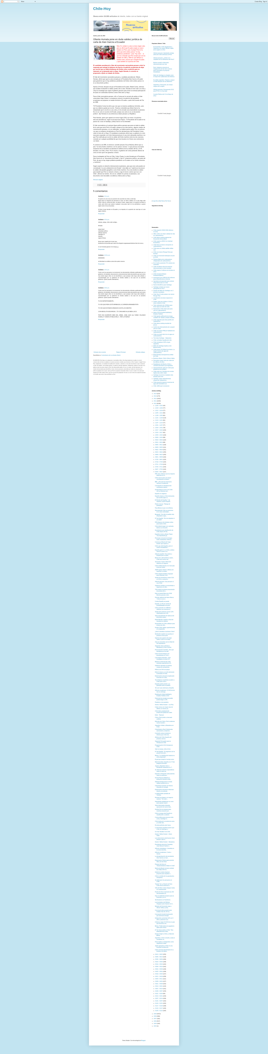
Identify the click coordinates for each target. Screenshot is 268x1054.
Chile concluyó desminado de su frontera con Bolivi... (164, 950)
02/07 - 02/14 (159, 998)
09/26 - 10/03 (159, 437)
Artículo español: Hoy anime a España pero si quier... (163, 554)
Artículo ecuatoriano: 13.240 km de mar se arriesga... (165, 691)
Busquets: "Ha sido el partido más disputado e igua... (164, 515)
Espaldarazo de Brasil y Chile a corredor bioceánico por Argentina (163, 364)
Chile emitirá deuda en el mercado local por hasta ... (165, 566)
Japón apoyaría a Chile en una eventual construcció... (164, 946)
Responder (101, 213)
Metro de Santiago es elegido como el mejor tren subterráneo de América (163, 75)
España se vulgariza (161, 493)
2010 (155, 403)
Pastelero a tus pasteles (162, 702)
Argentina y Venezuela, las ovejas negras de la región (163, 85)
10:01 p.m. (107, 255)
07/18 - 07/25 (159, 462)
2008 (155, 1016)
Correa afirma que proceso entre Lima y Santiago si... (164, 818)
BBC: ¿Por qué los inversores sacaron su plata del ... (163, 482)
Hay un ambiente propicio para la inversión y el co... (164, 896)
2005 (155, 1023)
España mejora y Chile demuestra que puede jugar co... (164, 496)
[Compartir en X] (102, 185)
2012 (155, 398)
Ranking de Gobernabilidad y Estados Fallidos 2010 (163, 695)
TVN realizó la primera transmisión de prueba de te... (165, 590)
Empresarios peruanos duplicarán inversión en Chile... (164, 676)
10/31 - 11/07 (159, 425)
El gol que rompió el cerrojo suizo (164, 759)
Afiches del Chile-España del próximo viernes (163, 737)
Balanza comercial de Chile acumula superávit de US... (163, 662)
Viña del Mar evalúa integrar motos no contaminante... (165, 888)
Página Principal (121, 352)
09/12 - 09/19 (159, 442)
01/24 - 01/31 (159, 1003)
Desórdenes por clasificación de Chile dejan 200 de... (164, 530)
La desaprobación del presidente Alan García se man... (164, 857)
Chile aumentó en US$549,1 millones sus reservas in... (163, 608)
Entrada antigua (140, 352)
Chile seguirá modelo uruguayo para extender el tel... (164, 574)
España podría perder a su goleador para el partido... (163, 684)
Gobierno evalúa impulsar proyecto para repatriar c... (163, 872)
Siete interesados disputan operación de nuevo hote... (163, 806)
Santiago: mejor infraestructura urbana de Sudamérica (162, 379)
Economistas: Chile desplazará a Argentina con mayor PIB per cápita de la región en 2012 (163, 48)
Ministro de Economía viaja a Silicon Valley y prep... (163, 907)
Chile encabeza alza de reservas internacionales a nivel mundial (162, 267)
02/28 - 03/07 (159, 991)
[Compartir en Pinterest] (106, 185)
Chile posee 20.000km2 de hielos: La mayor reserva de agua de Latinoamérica (164, 351)
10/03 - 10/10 (159, 435)
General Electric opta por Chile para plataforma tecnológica (163, 368)
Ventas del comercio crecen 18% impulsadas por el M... (164, 612)
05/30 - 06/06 (159, 959)
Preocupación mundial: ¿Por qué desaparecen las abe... (164, 650)
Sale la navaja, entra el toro (163, 749)
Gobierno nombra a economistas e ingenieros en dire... (165, 586)
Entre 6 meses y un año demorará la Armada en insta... (164, 672)
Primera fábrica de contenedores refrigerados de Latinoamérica (162, 260)
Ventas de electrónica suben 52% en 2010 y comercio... (164, 578)
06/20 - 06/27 (159, 471)
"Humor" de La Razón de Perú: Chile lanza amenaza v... (163, 884)
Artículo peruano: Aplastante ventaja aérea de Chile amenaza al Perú (163, 53)
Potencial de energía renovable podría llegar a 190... (164, 699)
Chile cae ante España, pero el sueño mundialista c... (164, 546)
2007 (155, 1018)
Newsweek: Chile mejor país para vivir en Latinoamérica (163, 309)
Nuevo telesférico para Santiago (162, 285)
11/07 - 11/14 (159, 422)
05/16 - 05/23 (159, 964)
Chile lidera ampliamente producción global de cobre (163, 711)
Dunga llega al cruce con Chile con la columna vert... (164, 490)
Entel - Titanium (159, 715)
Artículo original (98, 179)
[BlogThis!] (100, 185)
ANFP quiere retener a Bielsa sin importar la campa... (164, 570)
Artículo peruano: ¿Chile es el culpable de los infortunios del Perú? (163, 58)
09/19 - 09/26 (159, 440)
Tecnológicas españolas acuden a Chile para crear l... (164, 680)
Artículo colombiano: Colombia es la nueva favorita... (164, 849)
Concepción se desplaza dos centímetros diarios (163, 486)
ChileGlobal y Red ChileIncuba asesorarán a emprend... (164, 730)
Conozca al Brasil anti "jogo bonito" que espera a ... (163, 542)
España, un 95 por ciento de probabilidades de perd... (163, 604)
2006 (155, 1021)
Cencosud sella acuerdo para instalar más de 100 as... (163, 910)
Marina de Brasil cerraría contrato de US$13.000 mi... (164, 868)
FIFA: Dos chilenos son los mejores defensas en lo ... (165, 474)
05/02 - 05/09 (159, 969)
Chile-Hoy (102, 8)
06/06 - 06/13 (159, 957)
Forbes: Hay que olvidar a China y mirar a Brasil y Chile (163, 302)
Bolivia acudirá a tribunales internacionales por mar (161, 63)
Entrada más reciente (100, 352)
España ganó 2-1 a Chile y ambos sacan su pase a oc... (164, 550)
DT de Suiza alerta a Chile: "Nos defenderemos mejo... (164, 930)
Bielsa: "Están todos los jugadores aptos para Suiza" (164, 926)
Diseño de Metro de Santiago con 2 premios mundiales (163, 291)
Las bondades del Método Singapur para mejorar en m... (164, 903)
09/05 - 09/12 (159, 444)
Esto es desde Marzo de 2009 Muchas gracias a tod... (163, 594)
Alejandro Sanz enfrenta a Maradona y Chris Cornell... (163, 646)
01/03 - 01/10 (159, 1010)
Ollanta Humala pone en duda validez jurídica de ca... (163, 782)
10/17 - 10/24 (159, 430)
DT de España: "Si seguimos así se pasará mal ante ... (165, 752)
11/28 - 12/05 (159, 415)
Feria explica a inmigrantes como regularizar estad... (164, 942)
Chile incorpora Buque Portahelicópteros (159, 274)
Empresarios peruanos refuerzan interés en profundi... (164, 790)
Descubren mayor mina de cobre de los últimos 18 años (163, 361)
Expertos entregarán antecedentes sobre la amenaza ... (165, 774)
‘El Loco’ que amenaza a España (164, 688)
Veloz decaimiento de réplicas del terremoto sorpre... (164, 616)
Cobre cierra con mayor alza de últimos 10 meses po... (164, 707)
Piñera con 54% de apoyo (162, 669)
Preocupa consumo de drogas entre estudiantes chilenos (163, 538)
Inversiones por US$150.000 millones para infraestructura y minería (164, 278)
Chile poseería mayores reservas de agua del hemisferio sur (163, 383)
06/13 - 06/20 (159, 954)
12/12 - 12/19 (159, 410)
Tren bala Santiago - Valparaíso (162, 338)
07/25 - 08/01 (159, 459)
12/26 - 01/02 (159, 405)
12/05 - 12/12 (159, 413)
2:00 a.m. (106, 269)
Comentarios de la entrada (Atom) (110, 355)
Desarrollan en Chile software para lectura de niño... (165, 624)
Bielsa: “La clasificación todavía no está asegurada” (165, 756)
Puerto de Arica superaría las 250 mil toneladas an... (164, 892)
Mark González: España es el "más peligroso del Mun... (165, 762)
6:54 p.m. (106, 219)
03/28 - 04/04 (159, 981)
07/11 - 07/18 (159, 464)
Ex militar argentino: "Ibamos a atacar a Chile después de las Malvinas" (164, 80)
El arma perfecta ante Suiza (163, 825)
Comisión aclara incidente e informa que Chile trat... (163, 734)
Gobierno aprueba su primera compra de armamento (163, 666)
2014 (155, 393)
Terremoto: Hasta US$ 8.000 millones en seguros (163, 562)
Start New (161, 201)
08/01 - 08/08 (159, 457)
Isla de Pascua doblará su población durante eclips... (163, 778)
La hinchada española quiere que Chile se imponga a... (164, 828)
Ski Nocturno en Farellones (162, 900)
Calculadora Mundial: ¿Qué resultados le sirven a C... (163, 658)
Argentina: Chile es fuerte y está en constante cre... (165, 938)
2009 (155, 1014)
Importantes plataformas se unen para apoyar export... (164, 802)
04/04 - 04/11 (159, 979)
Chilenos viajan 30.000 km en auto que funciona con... (165, 922)
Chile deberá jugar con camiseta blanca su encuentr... (164, 526)
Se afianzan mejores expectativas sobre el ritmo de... (164, 770)
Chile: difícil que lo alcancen (161, 386)
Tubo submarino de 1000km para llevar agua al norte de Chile (162, 306)
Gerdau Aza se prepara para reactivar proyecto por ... (163, 810)
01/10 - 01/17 (159, 1008)
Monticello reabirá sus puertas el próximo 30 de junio (164, 634)
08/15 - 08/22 (159, 452)
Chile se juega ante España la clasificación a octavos (163, 814)
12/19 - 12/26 (159, 408)
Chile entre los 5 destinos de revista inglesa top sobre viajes (163, 372)
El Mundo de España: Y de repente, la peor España (162, 500)
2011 (155, 401)
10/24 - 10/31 (159, 427)
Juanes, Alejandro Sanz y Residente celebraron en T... (164, 766)
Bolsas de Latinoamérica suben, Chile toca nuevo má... (164, 558)
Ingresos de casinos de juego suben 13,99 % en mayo (163, 638)
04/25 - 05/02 (159, 971)
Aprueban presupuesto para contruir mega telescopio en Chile (163, 281)
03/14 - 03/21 (159, 986)
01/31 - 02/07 (159, 1001)
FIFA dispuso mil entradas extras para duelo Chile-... (164, 523)
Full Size (167, 201)
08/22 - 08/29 (159, 449)
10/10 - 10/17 (159, 432)
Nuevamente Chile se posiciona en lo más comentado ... (164, 511)
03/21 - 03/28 (159, 983)
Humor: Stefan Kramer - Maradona (165, 842)
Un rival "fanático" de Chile (162, 831)
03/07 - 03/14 (159, 988)
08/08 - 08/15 (159, 454)
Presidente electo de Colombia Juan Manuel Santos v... (164, 845)
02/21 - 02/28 (159, 993)
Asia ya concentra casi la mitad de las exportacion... (164, 642)
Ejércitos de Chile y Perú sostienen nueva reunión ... (165, 722)
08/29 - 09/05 (159, 447)
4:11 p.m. (106, 196)
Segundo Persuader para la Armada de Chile (163, 741)
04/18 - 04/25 (159, 974)
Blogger (143, 1040)
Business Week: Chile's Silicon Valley (164, 358)
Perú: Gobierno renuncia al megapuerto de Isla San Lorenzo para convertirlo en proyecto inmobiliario (162, 70)
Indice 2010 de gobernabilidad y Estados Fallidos (162, 313)
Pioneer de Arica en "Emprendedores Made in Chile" (165, 865)
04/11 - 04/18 (159, 976)
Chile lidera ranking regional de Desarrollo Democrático (162, 238)
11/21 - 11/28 (159, 418)
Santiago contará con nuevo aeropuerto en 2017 (161, 287)
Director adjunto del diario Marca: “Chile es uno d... (164, 598)
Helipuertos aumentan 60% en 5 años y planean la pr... (164, 918)
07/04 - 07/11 (159, 467)
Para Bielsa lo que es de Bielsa (164, 508)
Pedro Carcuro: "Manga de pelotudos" (162, 504)
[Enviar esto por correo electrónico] (98, 185)
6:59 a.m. (106, 288)
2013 (155, 396)
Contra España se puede (162, 601)
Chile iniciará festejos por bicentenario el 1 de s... (162, 654)
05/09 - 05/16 (159, 966)
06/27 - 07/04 (159, 469)
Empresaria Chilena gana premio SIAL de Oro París (164, 861)
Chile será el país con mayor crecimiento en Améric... (163, 478)
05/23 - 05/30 (159, 961)
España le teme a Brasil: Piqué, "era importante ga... (164, 534)
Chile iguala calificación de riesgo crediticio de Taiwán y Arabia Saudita (163, 316)
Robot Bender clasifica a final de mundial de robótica (164, 620)
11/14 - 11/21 (159, 420)
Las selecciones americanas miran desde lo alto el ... (165, 838)
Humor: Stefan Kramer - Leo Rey (164, 704)
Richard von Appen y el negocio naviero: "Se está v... (164, 798)
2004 (155, 1026)
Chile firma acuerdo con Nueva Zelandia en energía (164, 786)
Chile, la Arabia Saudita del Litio (162, 340)
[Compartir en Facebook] (104, 185)
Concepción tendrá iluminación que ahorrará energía (164, 914)
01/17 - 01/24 (159, 1006)
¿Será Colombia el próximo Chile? (165, 631)
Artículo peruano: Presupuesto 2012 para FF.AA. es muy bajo (163, 90)
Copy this (155, 201)
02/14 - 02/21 (159, 996)
